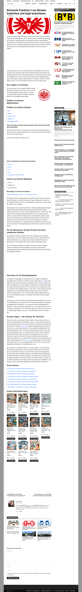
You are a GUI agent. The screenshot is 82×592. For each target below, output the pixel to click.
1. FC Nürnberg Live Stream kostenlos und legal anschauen (16, 495)
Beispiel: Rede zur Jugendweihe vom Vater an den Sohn (63, 169)
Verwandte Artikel (12, 518)
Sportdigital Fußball (13, 121)
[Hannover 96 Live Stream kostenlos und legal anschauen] (57, 83)
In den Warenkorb (11, 415)
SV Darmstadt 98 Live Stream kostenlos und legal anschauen (44, 527)
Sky (9, 111)
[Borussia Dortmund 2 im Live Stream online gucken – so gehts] (44, 534)
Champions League (28, 340)
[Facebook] (17, 511)
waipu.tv (10, 164)
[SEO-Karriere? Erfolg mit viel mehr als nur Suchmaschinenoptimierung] (64, 117)
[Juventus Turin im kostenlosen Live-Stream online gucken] (14, 523)
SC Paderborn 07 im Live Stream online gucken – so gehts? (28, 539)
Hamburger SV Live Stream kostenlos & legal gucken (68, 39)
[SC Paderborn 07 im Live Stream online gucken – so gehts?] (29, 534)
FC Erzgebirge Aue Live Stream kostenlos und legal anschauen (42, 495)
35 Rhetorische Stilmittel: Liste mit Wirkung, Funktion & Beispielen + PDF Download (64, 214)
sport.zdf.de (21, 175)
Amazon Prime (12, 116)
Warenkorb (52, 1)
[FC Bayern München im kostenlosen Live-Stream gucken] (57, 33)
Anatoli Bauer (10, 15)
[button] (74, 0)
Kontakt (47, 1)
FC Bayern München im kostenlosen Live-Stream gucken (68, 33)
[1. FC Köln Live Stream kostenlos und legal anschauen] (57, 63)
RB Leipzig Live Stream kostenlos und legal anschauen (68, 77)
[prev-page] (7, 543)
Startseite (27, 3)
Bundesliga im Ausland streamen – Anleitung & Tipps (64, 180)
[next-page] (9, 543)
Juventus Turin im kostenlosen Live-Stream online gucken (13, 527)
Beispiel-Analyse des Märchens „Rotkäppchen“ (63, 175)
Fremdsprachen (43, 3)
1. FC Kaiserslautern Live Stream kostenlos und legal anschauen (68, 70)
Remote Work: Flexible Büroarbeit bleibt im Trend (64, 144)
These (43, 281)
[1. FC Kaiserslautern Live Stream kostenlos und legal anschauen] (57, 70)
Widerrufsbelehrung (25, 1)
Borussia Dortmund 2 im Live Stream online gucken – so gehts (44, 539)
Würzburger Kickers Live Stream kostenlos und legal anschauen (29, 528)
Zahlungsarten (16, 1)
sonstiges (59, 3)
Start (8, 7)
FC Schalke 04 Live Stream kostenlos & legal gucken (68, 52)
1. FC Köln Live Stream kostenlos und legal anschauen (68, 64)
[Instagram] (19, 511)
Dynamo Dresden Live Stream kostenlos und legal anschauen (67, 58)
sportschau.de (11, 175)
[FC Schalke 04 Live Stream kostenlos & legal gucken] (57, 51)
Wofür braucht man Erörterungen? (64, 140)
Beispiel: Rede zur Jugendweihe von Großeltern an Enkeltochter (63, 164)
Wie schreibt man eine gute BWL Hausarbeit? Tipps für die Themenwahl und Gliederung (64, 158)
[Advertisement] (29, 60)
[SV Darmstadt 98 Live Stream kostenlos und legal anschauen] (44, 523)
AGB (32, 1)
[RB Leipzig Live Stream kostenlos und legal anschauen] (57, 76)
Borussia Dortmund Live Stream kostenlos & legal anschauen (64, 22)
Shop (66, 3)
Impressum (9, 1)
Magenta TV (11, 119)
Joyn (9, 169)
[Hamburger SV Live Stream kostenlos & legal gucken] (57, 39)
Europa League (24, 326)
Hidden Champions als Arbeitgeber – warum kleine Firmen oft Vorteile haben (64, 151)
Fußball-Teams (12, 7)
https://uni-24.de (18, 503)
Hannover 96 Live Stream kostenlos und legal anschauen (68, 83)
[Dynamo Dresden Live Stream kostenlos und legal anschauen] (57, 57)
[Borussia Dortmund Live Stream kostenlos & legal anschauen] (64, 16)
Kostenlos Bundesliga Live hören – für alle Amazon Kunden (22, 194)
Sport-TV (52, 3)
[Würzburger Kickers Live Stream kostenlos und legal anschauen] (29, 523)
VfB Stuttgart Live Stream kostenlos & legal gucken (68, 45)
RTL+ (9, 172)
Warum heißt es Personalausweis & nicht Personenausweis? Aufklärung (64, 196)
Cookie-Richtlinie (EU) (39, 1)
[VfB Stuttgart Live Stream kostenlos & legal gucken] (57, 45)
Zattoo (9, 167)
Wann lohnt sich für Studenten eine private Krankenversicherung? (64, 186)
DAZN (9, 113)
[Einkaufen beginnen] (69, 3)
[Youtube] (74, 3)
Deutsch (34, 3)
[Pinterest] (72, 3)
